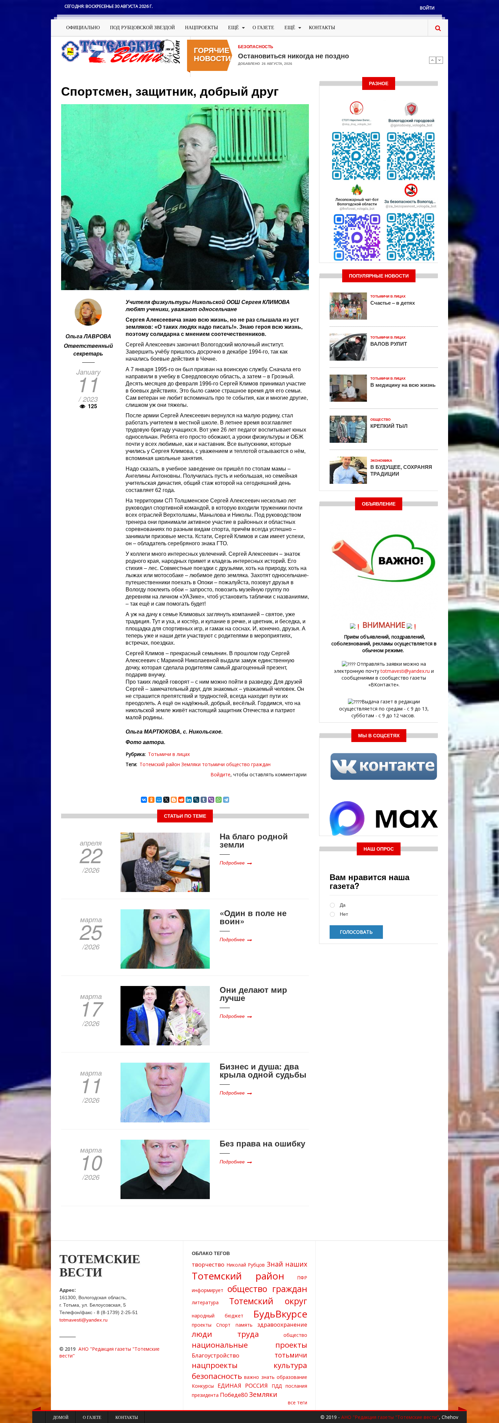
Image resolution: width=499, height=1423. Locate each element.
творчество (208, 1264)
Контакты (322, 27)
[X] (166, 800)
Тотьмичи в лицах (169, 754)
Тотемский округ (268, 1301)
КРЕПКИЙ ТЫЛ (389, 426)
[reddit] (181, 800)
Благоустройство (215, 1355)
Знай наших (287, 1264)
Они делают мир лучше (253, 993)
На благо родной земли (254, 840)
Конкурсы (203, 1386)
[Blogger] (174, 800)
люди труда (225, 1334)
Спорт (223, 1325)
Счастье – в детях (392, 302)
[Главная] (120, 51)
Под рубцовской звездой (142, 27)
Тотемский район (160, 764)
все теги (297, 1402)
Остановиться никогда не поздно (293, 55)
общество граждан (248, 764)
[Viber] (211, 800)
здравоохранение (282, 1324)
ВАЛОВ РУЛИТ (388, 343)
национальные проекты (249, 1345)
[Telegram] (226, 800)
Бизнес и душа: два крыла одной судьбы (263, 1070)
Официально (83, 27)
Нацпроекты (201, 27)
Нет (344, 914)
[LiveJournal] (196, 800)
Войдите (220, 774)
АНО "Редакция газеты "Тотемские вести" (390, 1417)
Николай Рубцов (245, 1264)
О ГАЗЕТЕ (263, 27)
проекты (201, 1325)
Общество (380, 419)
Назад (432, 60)
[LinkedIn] (189, 800)
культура (290, 1365)
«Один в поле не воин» (253, 917)
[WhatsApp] (219, 800)
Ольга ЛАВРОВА (88, 336)
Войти (427, 8)
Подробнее (232, 862)
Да (343, 905)
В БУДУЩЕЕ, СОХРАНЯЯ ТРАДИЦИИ (401, 470)
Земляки (191, 764)
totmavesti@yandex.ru (405, 671)
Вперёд (439, 60)
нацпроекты (215, 1365)
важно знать (259, 1377)
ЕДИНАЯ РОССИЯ (243, 1385)
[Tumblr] (204, 800)
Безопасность (255, 46)
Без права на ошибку (262, 1143)
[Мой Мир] (159, 800)
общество (295, 1335)
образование (292, 1377)
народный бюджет (217, 1315)
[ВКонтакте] (144, 800)
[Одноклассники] (151, 800)
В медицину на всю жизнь (403, 384)
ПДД (277, 1386)
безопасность (217, 1376)
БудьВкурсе (280, 1313)
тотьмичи (213, 764)
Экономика (381, 460)
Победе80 (234, 1395)
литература (205, 1302)
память (244, 1325)
